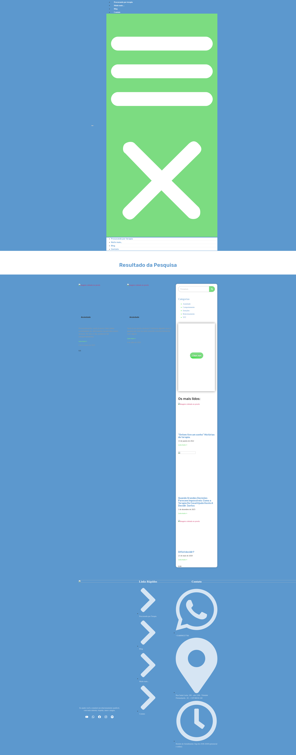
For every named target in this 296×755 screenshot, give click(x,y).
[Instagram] (106, 717)
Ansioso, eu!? (87, 322)
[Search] (212, 289)
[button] (161, 125)
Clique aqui (196, 355)
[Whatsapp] (93, 717)
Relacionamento (189, 314)
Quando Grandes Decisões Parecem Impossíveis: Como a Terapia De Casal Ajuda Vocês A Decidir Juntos (195, 502)
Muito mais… (119, 5)
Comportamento (189, 307)
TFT (184, 317)
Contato (117, 12)
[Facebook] (99, 717)
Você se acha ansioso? (142, 322)
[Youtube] (87, 717)
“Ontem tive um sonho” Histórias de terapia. (196, 436)
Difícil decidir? (186, 552)
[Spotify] (112, 717)
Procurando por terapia (122, 239)
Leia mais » (83, 341)
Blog (115, 9)
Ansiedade (187, 304)
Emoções (186, 311)
